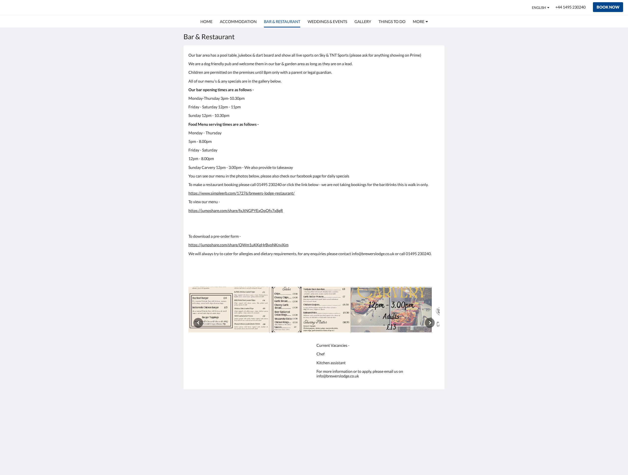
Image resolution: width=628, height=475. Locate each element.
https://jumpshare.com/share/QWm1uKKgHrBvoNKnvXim (238, 244)
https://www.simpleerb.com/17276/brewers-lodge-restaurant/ (241, 193)
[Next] (430, 323)
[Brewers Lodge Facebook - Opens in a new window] (435, 414)
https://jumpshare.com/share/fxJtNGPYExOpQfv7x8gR (235, 210)
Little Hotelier (427, 440)
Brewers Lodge (29, 7)
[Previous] (198, 323)
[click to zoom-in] (229, 310)
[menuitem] (206, 21)
